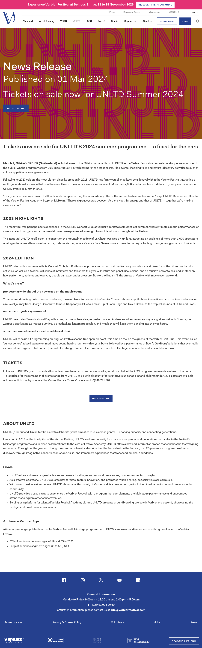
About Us (147, 21)
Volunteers (117, 622)
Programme (167, 21)
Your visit (28, 21)
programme (16, 108)
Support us (130, 21)
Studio (114, 21)
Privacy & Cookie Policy (67, 622)
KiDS (89, 21)
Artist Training (46, 21)
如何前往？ (174, 12)
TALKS (101, 21)
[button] (197, 21)
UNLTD (76, 21)
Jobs (157, 622)
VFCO (63, 21)
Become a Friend (132, 12)
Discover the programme (155, 5)
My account (155, 12)
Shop (185, 21)
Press (112, 12)
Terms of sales (13, 622)
